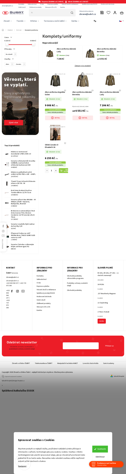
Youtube (23, 291)
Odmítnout (100, 457)
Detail (57, 118)
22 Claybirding (103, 303)
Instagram (17, 291)
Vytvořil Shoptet (119, 376)
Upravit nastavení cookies (13, 377)
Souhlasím (101, 449)
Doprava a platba (52, 4)
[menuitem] (7, 21)
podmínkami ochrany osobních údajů (22, 349)
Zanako (20, 64)
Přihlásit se (109, 346)
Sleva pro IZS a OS (51, 7)
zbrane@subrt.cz (12, 277)
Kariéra (62, 7)
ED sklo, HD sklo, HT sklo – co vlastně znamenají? (108, 274)
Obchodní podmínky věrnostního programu (75, 277)
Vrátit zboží (22, 7)
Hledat (72, 13)
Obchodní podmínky (74, 290)
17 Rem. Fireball (103, 312)
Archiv (101, 321)
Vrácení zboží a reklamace (70, 4)
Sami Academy (108, 363)
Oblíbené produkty (35, 7)
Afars (9, 64)
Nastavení (22, 466)
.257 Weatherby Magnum (107, 293)
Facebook (12, 291)
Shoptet (9, 381)
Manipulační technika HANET (67, 363)
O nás (42, 4)
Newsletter (2, 244)
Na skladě (10, 54)
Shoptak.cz (20, 381)
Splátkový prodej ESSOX (89, 4)
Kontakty (21, 4)
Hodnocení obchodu (107, 4)
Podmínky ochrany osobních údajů (77, 284)
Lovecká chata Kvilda (90, 363)
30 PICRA (101, 284)
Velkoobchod (32, 4)
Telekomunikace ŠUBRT (43, 363)
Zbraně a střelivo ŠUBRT (21, 363)
